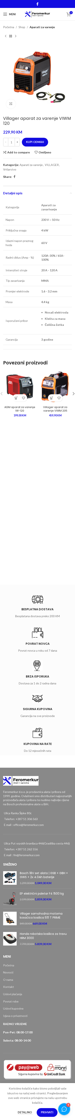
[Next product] (15, 36)
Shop (22, 27)
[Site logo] (37, 14)
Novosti (8, 972)
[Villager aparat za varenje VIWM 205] (55, 387)
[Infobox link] (37, 607)
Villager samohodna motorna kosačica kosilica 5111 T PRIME (41, 916)
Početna (8, 27)
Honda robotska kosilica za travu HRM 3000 (43, 936)
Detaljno (25, 1112)
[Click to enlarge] (11, 104)
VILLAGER (52, 165)
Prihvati (47, 1112)
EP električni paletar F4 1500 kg (42, 894)
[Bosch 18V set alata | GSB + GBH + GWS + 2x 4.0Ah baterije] (10, 878)
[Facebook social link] (37, 4)
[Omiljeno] (23, 398)
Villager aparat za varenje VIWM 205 (55, 409)
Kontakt (8, 987)
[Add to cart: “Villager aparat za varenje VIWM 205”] (51, 398)
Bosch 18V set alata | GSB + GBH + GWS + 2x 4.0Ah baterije (44, 875)
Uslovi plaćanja (12, 994)
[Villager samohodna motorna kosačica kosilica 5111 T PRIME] (10, 919)
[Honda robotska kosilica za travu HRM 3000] (10, 939)
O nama (8, 979)
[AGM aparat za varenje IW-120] (19, 387)
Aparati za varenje (42, 27)
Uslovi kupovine (13, 1008)
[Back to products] (10, 36)
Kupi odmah (35, 142)
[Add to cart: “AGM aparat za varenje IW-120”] (16, 398)
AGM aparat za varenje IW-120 (19, 409)
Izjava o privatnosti (15, 1016)
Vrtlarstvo (9, 169)
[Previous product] (5, 36)
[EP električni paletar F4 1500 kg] (10, 898)
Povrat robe (11, 1001)
